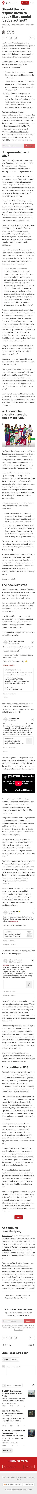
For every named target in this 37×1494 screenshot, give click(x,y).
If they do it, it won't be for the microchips (12, 1439)
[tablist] (10, 1359)
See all (5, 1450)
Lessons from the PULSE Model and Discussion (17, 1264)
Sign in (32, 3)
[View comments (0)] (11, 38)
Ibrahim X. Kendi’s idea (11, 1031)
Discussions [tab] (17, 1385)
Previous (8, 1345)
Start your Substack (13, 1484)
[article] (18, 1398)
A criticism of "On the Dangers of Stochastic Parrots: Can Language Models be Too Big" (18, 1247)
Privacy (18, 1477)
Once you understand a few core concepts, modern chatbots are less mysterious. (13, 1400)
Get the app (28, 1484)
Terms (24, 1477)
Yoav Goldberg (7, 1235)
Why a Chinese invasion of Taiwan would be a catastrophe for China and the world (13, 1433)
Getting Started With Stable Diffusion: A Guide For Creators (12, 1413)
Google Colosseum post (20, 462)
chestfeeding (11, 354)
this (18, 329)
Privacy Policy (18, 1330)
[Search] (33, 1385)
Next (30, 1345)
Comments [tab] (6, 1359)
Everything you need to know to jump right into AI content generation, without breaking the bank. (13, 1419)
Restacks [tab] (15, 1359)
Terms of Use (28, 1326)
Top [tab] (4, 1385)
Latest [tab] (9, 1385)
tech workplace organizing (15, 864)
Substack (8, 1490)
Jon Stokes (10, 31)
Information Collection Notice (22, 1328)
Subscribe (25, 3)
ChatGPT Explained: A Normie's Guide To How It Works (12, 1393)
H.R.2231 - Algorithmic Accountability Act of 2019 (15, 133)
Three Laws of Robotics (18, 115)
